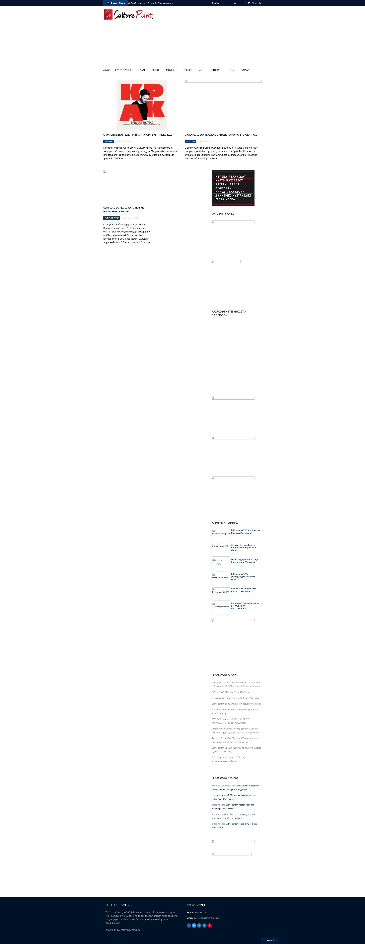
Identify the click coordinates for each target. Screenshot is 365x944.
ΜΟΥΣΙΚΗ (171, 70)
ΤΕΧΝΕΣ (187, 70)
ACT (201, 70)
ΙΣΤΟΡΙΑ (215, 70)
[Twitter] (249, 3)
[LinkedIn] (256, 3)
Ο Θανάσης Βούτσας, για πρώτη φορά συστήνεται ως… (137, 134)
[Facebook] (245, 3)
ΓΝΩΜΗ (142, 70)
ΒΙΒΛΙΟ (155, 70)
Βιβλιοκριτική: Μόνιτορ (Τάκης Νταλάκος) (231, 692)
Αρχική (106, 70)
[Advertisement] (182, 44)
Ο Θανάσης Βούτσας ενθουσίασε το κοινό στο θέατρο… (221, 134)
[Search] (235, 3)
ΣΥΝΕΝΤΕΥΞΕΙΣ (123, 70)
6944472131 (200, 912)
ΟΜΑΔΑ (245, 70)
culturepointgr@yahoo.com (207, 918)
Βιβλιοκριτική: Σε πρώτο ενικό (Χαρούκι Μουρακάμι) (236, 703)
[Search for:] (221, 3)
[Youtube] (260, 3)
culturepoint (218, 795)
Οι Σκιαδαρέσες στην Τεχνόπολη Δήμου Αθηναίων (150, 3)
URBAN (230, 70)
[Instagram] (253, 3)
